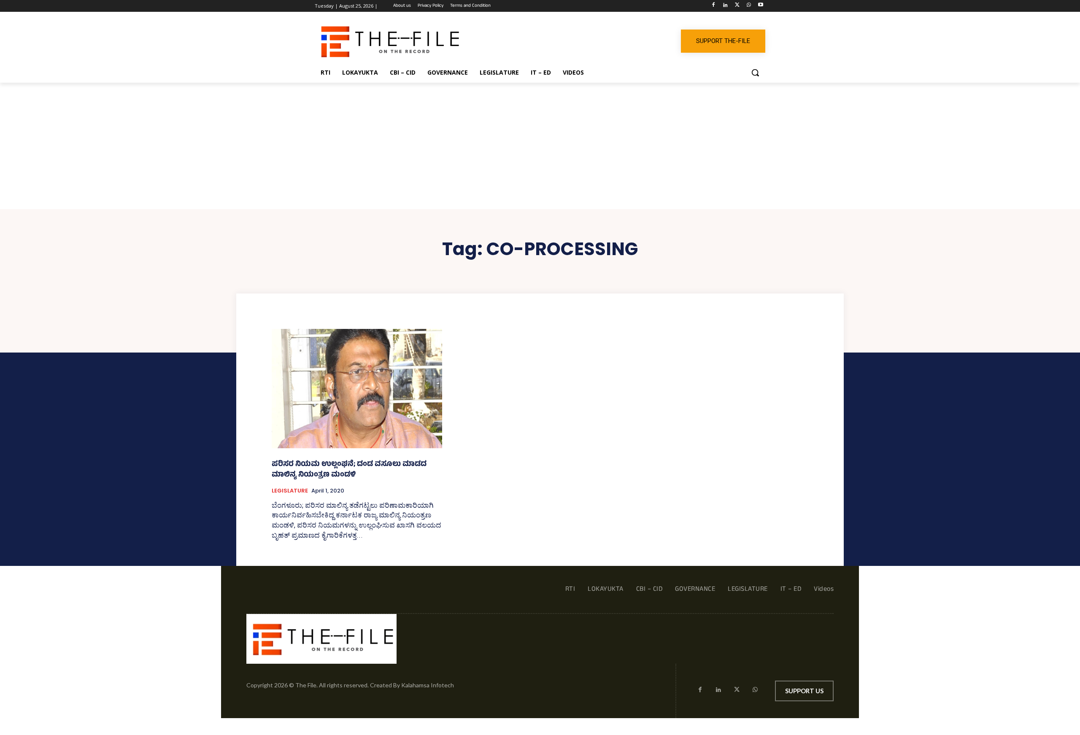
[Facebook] (713, 6)
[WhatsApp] (748, 6)
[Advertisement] (540, 146)
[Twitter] (737, 6)
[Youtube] (760, 6)
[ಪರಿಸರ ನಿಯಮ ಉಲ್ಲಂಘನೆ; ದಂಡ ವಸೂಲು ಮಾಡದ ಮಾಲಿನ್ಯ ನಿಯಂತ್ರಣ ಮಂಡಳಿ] (357, 388)
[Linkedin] (725, 6)
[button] (755, 72)
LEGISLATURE (290, 490)
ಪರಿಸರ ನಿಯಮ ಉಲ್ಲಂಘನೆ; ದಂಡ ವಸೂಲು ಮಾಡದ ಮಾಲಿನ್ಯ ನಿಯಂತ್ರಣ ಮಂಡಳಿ (349, 470)
